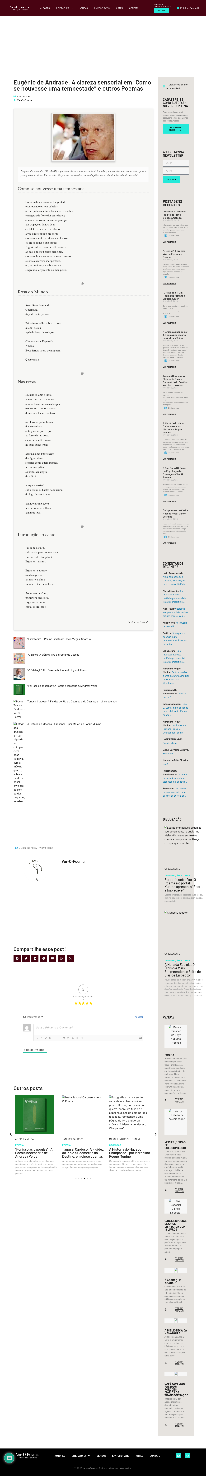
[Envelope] (178, 1455)
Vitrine (185, 875)
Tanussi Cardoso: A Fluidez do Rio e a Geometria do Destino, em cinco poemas (72, 701)
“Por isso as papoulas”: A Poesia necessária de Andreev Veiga (62, 685)
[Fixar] (50, 1038)
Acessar (138, 1016)
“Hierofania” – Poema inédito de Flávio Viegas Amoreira (59, 639)
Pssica (169, 1055)
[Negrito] (36, 1038)
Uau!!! (166, 763)
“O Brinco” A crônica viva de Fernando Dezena (53, 654)
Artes (119, 8)
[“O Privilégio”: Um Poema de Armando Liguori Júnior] (19, 674)
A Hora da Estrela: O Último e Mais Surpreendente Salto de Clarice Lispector (182, 969)
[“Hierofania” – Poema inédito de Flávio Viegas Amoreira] (19, 643)
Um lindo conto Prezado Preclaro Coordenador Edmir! (175, 729)
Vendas (84, 8)
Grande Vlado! (170, 743)
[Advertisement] (103, 40)
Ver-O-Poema (24, 100)
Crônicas (68, 1145)
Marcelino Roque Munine (78, 1138)
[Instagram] (187, 1455)
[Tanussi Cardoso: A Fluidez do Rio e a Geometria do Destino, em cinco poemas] (19, 709)
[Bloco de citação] (63, 1038)
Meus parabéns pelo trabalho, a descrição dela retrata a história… (175, 580)
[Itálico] (41, 1038)
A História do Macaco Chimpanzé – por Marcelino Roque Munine (64, 724)
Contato (134, 8)
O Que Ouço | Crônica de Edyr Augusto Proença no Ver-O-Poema (174, 472)
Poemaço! (168, 753)
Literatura (62, 8)
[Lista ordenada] (54, 1038)
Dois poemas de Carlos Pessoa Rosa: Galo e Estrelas (175, 513)
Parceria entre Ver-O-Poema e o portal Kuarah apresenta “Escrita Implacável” (183, 884)
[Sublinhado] (45, 1038)
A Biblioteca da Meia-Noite (175, 1332)
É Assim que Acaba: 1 (172, 1281)
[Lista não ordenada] (59, 1038)
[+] (81, 1038)
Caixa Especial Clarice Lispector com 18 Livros (175, 1225)
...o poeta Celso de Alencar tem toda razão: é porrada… (175, 778)
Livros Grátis (102, 8)
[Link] (72, 1038)
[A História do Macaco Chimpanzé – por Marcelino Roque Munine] (19, 782)
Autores (45, 8)
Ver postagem (169, 242)
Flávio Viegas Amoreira (124, 1138)
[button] (17, 958)
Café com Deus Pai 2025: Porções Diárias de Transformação (176, 1389)
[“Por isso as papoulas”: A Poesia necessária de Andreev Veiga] (19, 690)
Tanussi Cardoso (26, 1138)
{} (77, 1038)
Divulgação (172, 875)
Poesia (19, 1145)
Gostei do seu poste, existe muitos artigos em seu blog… (175, 612)
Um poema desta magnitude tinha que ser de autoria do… (174, 792)
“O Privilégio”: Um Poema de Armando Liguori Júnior (57, 670)
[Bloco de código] (68, 1038)
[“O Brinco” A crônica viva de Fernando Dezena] (19, 659)
